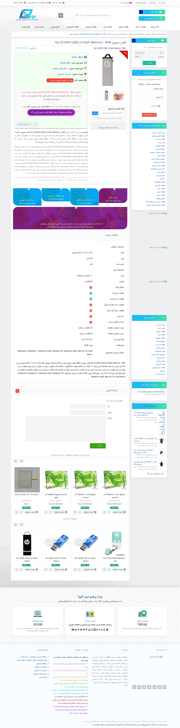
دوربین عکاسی (160, 348)
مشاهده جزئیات (23, 124)
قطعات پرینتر (161, 195)
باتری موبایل (161, 358)
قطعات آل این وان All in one (155, 201)
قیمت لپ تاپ (160, 325)
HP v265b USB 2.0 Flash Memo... (55, 560)
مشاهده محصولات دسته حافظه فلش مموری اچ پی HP (51, 112)
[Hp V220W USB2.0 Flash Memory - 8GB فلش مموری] (106, 95)
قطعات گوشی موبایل (158, 136)
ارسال (100, 445)
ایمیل (110, 412)
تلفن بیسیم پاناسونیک (158, 169)
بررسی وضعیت (148, 114)
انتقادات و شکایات (40, 667)
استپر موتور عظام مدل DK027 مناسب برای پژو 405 (145, 463)
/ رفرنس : (32, 48)
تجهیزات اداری (160, 149)
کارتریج (162, 371)
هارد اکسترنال (160, 364)
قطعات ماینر (161, 188)
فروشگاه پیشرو (161, 34)
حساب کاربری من (151, 18)
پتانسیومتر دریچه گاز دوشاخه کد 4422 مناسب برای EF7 (143, 414)
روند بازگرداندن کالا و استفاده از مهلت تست (31, 660)
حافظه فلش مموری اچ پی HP (117, 34)
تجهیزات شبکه (160, 341)
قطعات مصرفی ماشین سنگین (155, 205)
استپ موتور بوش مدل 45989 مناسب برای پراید (145, 439)
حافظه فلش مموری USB (136, 34)
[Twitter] (164, 687)
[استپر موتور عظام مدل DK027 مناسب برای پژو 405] (161, 464)
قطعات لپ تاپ (160, 139)
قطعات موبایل (160, 331)
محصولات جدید (149, 406)
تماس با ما (162, 2)
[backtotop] (16, 723)
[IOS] (139, 687)
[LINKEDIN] (154, 687)
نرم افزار (162, 178)
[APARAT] (149, 687)
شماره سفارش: (158, 89)
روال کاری (152, 2)
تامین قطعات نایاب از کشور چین (38, 2)
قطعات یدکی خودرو (158, 165)
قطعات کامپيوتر (150, 34)
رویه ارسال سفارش (40, 673)
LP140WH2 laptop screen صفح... (56, 496)
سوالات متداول (18, 2)
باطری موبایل (161, 361)
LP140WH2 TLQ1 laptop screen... (85, 496)
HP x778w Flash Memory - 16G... (114, 560)
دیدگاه (110, 418)
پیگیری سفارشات (140, 2)
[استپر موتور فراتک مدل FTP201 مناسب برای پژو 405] (161, 452)
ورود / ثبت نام (57, 2)
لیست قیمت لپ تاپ (158, 132)
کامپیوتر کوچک (160, 198)
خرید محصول (30, 512)
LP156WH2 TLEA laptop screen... (114, 496)
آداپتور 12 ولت (160, 374)
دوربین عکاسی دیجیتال (157, 152)
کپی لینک (95, 113)
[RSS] (134, 687)
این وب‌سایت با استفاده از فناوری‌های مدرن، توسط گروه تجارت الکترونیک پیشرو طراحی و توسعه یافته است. (129, 724)
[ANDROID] (144, 687)
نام (109, 406)
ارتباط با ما (43, 677)
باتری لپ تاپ (125, 2)
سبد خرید (149, 12)
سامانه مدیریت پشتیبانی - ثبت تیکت (34, 656)
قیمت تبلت (161, 142)
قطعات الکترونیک (159, 182)
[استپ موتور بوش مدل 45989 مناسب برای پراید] (161, 440)
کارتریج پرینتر (160, 175)
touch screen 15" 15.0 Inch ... (26, 496)
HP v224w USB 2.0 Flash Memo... (26, 560)
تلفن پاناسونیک (160, 351)
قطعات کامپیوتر (160, 338)
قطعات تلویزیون (160, 185)
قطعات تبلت (161, 155)
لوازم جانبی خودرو (159, 162)
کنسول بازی (161, 172)
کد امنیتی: (159, 97)
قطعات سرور (161, 192)
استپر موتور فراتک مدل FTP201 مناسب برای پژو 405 (143, 451)
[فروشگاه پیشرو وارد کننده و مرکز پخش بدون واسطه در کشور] (28, 15)
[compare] (36, 124)
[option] (26, 491)
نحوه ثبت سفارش (40, 670)
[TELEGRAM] (159, 687)
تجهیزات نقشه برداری (158, 159)
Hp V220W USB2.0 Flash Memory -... (150, 392)
